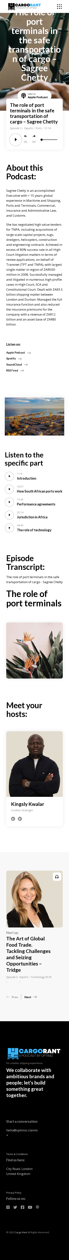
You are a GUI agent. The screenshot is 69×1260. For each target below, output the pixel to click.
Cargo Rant (21, 1232)
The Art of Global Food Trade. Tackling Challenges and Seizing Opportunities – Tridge (28, 954)
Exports (29, 128)
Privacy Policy (13, 1192)
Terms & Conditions (17, 1154)
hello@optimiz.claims (22, 1130)
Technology (38, 977)
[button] (13, 996)
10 (25, 141)
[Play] (15, 139)
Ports (39, 128)
